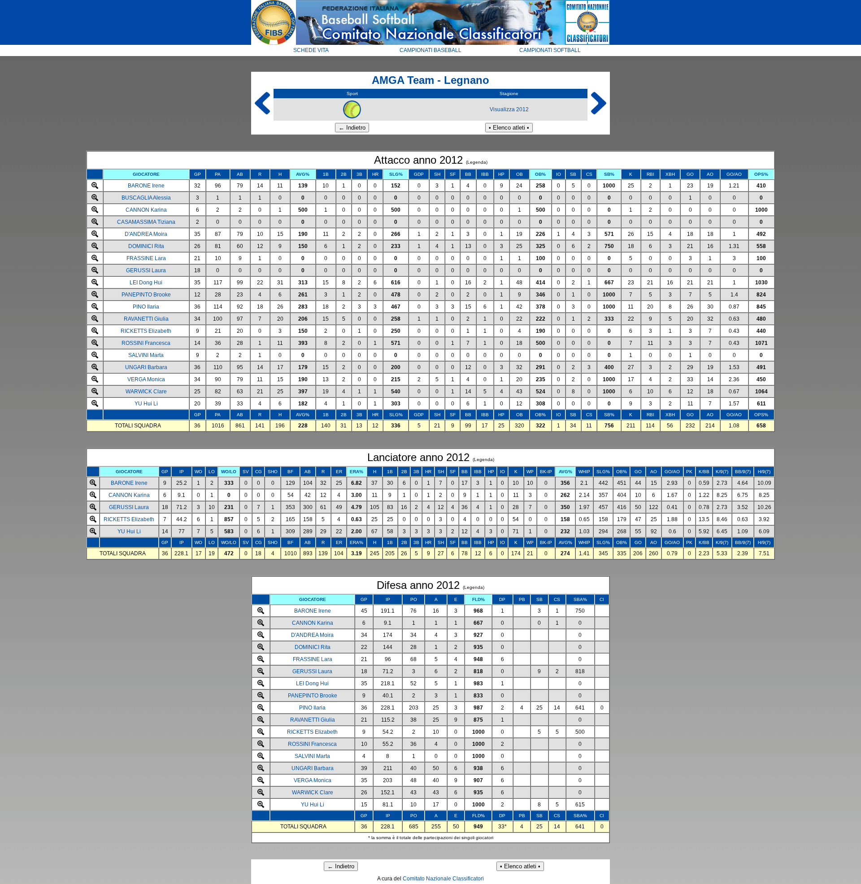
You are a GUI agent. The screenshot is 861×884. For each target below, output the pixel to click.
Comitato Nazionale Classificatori (443, 878)
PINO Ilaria (146, 307)
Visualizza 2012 (509, 109)
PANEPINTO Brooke (146, 295)
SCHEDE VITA (311, 50)
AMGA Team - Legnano (430, 80)
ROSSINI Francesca (146, 343)
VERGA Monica (146, 379)
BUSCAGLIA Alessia (146, 198)
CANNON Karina (146, 210)
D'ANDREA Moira (146, 234)
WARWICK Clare (146, 391)
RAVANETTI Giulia (146, 319)
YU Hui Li (146, 404)
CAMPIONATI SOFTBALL (550, 50)
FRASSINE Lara (146, 258)
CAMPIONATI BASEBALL (430, 50)
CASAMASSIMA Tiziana (146, 222)
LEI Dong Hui (146, 282)
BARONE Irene (146, 186)
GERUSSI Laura (146, 270)
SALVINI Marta (146, 355)
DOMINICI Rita (146, 246)
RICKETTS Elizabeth (146, 331)
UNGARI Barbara (146, 367)
